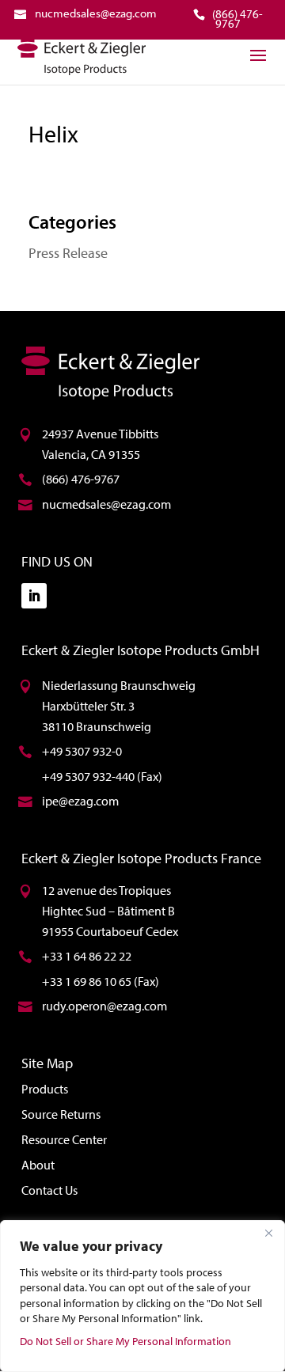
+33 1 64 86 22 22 (86, 956)
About (38, 1165)
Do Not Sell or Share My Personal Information (125, 1341)
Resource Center (64, 1139)
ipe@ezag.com (80, 801)
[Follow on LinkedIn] (34, 595)
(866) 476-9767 (81, 479)
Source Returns (61, 1114)
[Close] (268, 1233)
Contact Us (49, 1190)
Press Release (68, 253)
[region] (142, 1296)
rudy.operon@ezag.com (104, 1006)
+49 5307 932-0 (82, 751)
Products (44, 1089)
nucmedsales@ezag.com (106, 504)
